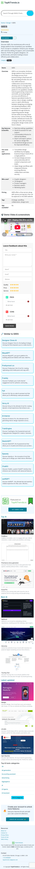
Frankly (5, 378)
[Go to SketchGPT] (12, 441)
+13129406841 (7, 857)
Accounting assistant (9, 774)
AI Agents (5, 789)
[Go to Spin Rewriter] (11, 756)
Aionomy (4, 646)
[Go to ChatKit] (9, 466)
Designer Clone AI (9, 340)
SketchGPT (6, 441)
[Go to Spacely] (10, 454)
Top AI (4, 517)
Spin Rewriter (5, 756)
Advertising (5, 778)
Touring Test (5, 673)
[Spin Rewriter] (17, 745)
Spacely (5, 454)
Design (8, 23)
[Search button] (30, 13)
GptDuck (4, 619)
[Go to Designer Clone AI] (18, 340)
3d (2, 766)
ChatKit (5, 466)
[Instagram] (20, 863)
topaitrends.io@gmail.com (10, 860)
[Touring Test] (17, 662)
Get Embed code (17, 509)
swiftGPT (6, 479)
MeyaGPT (6, 353)
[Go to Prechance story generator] (19, 563)
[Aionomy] (17, 635)
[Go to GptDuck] (8, 619)
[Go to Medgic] (7, 702)
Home (3, 23)
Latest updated (7, 680)
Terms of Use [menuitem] (4, 837)
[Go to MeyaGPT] (11, 353)
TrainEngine (7, 429)
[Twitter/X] (18, 863)
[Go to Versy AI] (10, 403)
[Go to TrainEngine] (13, 429)
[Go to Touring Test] (10, 673)
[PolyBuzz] (17, 526)
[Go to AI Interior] (11, 416)
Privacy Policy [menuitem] (5, 835)
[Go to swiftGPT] (11, 479)
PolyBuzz (4, 536)
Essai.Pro (4, 589)
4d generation (6, 770)
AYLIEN (3, 729)
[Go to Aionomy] (8, 646)
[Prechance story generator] (17, 552)
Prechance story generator (10, 563)
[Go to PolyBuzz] (8, 536)
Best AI (4, 597)
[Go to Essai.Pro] (8, 590)
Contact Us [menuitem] (4, 833)
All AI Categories (17, 798)
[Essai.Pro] (17, 578)
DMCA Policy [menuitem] (4, 839)
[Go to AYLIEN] (7, 729)
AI (2, 785)
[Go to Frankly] (9, 378)
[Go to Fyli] (6, 391)
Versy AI (5, 403)
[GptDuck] (17, 608)
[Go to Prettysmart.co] (15, 366)
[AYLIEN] (17, 718)
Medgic (3, 702)
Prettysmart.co (8, 366)
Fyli (3, 391)
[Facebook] (15, 863)
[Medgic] (17, 691)
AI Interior (6, 416)
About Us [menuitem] (3, 831)
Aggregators (6, 781)
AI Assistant (6, 793)
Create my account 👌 (17, 819)
